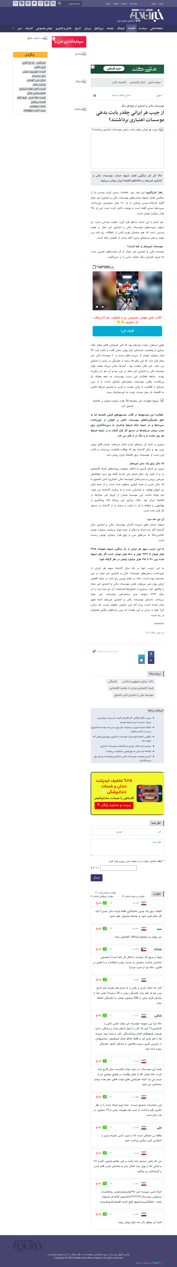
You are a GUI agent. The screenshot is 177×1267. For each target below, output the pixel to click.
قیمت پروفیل (38, 102)
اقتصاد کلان (118, 82)
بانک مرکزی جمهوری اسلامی (137, 681)
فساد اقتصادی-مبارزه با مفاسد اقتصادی (131, 688)
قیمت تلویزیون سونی (34, 72)
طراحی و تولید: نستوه (146, 1263)
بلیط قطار (22, 98)
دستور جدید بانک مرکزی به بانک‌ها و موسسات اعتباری (125, 746)
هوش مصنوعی (44, 28)
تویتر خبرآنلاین (34, 3)
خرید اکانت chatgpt (34, 111)
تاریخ (78, 28)
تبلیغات (116, 3)
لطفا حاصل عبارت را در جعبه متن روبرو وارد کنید (136, 861)
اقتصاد (131, 28)
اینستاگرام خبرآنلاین (40, 3)
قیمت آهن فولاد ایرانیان (32, 89)
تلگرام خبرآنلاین (46, 3)
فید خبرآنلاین (53, 3)
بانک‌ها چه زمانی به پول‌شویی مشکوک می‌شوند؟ (128, 751)
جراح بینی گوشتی (36, 80)
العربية (154, 3)
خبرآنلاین (140, 16)
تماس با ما (133, 3)
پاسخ (98, 903)
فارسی (161, 3)
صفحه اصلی (156, 28)
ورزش (87, 28)
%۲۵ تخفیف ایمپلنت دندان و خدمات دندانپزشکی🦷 (114, 786)
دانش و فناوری (63, 28)
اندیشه (29, 28)
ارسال (96, 878)
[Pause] (97, 306)
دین (19, 28)
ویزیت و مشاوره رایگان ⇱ (114, 805)
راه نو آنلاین (28, 63)
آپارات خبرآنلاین (28, 3)
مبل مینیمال (39, 76)
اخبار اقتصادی (137, 82)
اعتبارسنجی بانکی (36, 93)
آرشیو (108, 3)
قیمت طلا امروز (37, 98)
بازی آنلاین (40, 67)
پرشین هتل (39, 85)
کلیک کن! (127, 331)
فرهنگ (120, 28)
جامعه (110, 28)
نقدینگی (112, 681)
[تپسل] (93, 67)
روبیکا (15, 3)
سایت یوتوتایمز (37, 106)
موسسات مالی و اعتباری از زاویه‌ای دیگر (142, 106)
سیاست (143, 28)
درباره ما (124, 3)
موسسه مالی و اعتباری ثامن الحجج (134, 695)
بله (21, 3)
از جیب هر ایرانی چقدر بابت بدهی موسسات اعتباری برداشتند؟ (130, 116)
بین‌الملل (98, 28)
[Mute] (103, 306)
